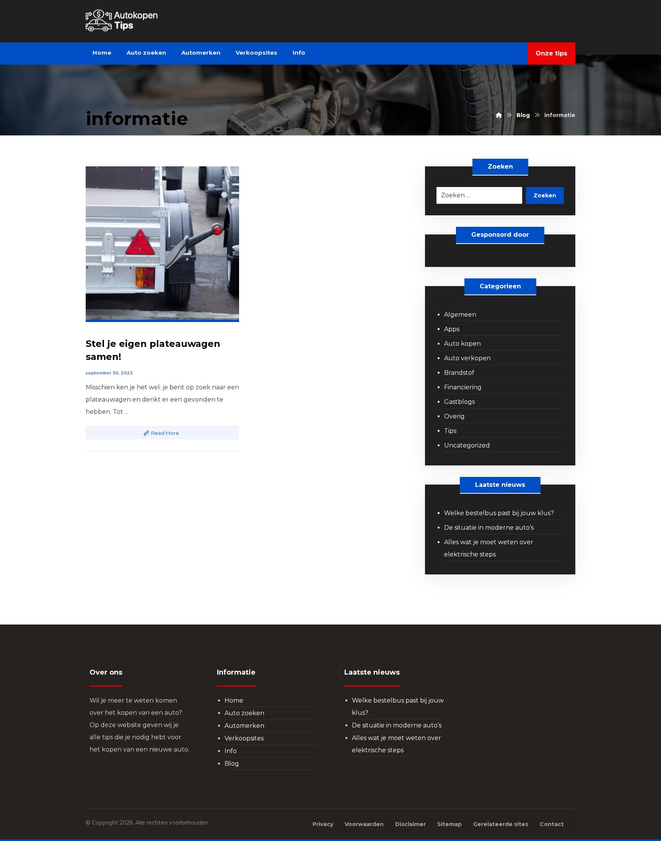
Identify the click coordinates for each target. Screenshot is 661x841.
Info (231, 751)
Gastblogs (459, 401)
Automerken (244, 725)
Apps (451, 329)
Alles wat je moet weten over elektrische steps (488, 548)
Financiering (463, 387)
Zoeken (545, 195)
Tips (450, 430)
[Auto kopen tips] (138, 21)
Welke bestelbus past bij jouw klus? (499, 513)
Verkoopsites (244, 738)
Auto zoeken (244, 713)
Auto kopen (462, 343)
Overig (454, 416)
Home (234, 700)
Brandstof (459, 372)
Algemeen (460, 314)
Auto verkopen (467, 358)
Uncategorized (467, 445)
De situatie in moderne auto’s (489, 527)
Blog (232, 763)
